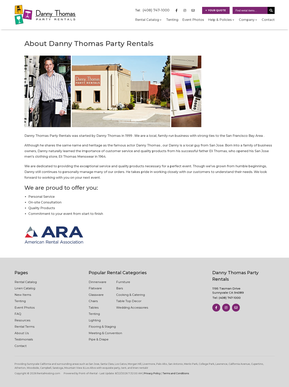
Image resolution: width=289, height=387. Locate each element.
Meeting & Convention (105, 333)
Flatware (95, 288)
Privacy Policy (152, 373)
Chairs (93, 301)
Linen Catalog (25, 288)
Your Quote (217, 10)
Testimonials (24, 339)
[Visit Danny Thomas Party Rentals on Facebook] (176, 10)
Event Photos (193, 20)
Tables (93, 307)
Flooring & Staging (102, 326)
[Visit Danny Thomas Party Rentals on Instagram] (185, 10)
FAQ (18, 314)
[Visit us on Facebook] (216, 308)
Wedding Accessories (132, 307)
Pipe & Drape (99, 339)
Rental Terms (24, 326)
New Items (23, 295)
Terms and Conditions (175, 373)
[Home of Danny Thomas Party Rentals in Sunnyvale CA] (45, 15)
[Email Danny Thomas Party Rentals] (193, 10)
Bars (119, 288)
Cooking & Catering (130, 295)
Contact (268, 20)
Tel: (226, 298)
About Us (22, 333)
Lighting (95, 320)
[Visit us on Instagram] (226, 308)
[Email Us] (236, 308)
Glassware (96, 295)
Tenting (172, 20)
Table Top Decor (128, 301)
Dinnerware (97, 282)
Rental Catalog (26, 282)
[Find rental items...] (271, 10)
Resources (22, 320)
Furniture (123, 282)
